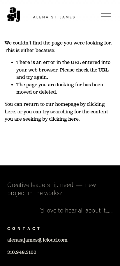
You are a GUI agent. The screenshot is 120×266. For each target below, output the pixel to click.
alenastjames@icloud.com (37, 240)
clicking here (64, 119)
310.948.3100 (21, 252)
